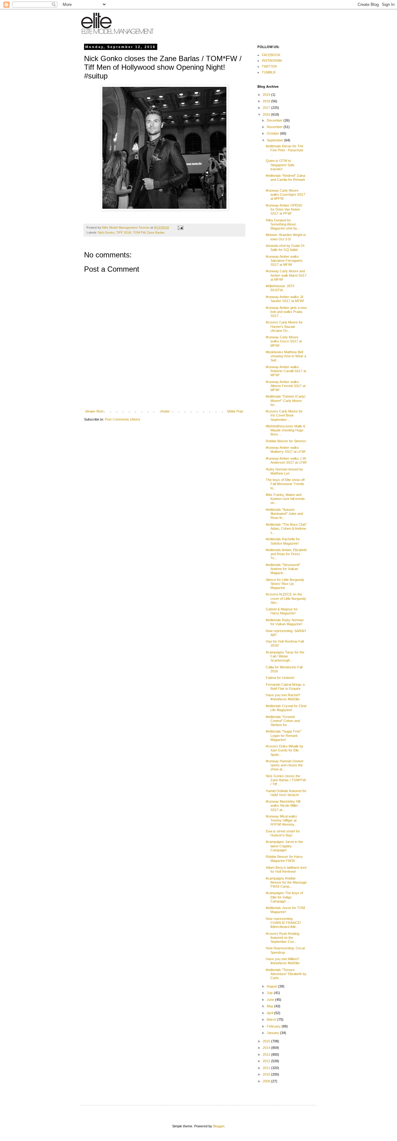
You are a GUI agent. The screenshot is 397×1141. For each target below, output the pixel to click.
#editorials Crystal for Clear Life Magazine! (286, 708)
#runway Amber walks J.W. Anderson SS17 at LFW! (286, 460)
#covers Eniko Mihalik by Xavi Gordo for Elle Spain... (284, 750)
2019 (267, 94)
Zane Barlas (155, 232)
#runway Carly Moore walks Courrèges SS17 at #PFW (285, 194)
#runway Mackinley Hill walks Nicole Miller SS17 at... (283, 805)
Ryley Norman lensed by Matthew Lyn (284, 471)
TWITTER (269, 66)
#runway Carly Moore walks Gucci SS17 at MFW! (284, 341)
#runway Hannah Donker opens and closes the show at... (285, 765)
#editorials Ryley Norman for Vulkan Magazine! (285, 622)
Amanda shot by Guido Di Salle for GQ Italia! (285, 248)
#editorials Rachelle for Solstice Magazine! (283, 541)
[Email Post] (180, 227)
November (275, 127)
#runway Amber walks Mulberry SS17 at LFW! (286, 449)
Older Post (235, 411)
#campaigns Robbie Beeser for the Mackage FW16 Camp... (286, 882)
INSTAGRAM (272, 60)
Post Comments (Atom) (122, 419)
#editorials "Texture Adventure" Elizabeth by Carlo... (286, 974)
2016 (267, 114)
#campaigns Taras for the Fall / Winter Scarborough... (285, 656)
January (273, 1033)
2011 (267, 1068)
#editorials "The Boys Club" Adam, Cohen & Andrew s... (286, 528)
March (272, 1019)
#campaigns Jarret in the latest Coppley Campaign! (284, 846)
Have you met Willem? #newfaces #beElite (283, 961)
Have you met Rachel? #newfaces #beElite (283, 697)
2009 (267, 1081)
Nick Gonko (106, 232)
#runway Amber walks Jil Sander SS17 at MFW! (285, 299)
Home (165, 411)
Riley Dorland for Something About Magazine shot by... (283, 224)
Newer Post (94, 411)
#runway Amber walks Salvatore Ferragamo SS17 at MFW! (284, 260)
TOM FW (139, 232)
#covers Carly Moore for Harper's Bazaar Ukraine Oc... (284, 326)
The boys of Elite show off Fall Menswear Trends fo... (285, 484)
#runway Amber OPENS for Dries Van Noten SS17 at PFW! (284, 209)
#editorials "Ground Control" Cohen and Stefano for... (283, 721)
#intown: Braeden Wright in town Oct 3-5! (286, 237)
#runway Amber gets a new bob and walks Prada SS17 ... (286, 312)
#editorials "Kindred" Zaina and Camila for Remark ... (285, 179)
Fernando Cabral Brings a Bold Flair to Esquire (285, 686)
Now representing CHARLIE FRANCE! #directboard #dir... (283, 923)
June (271, 999)
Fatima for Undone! (280, 678)
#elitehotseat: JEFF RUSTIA (280, 288)
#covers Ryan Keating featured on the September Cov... (282, 937)
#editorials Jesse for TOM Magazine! (285, 910)
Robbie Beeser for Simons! (286, 441)
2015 (267, 1041)
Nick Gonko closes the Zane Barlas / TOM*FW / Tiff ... (286, 780)
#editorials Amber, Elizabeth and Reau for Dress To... (286, 554)
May (270, 1006)
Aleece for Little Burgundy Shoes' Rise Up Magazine (285, 584)
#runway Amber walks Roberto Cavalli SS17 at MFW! (286, 371)
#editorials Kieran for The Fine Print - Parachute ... (284, 150)
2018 (267, 101)
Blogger (218, 1126)
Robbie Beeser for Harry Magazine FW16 (284, 858)
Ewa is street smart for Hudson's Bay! (283, 833)
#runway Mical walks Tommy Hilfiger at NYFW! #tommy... (281, 820)
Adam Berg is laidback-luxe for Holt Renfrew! (286, 869)
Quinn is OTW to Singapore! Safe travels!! (280, 165)
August (272, 986)
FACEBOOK (271, 55)
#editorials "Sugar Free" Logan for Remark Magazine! (283, 735)
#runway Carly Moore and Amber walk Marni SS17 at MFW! (286, 275)
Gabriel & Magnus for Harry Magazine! (282, 611)
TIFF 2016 (123, 232)
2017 (267, 107)
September (275, 140)
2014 (267, 1048)
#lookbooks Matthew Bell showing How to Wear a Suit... (286, 356)
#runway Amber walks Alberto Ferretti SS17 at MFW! (286, 386)
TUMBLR (269, 72)
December (275, 120)
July (270, 993)
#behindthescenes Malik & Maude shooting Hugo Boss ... (285, 430)
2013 (267, 1054)
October (273, 133)
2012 (267, 1061)
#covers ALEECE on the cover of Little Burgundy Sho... (286, 598)
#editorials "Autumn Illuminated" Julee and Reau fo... (284, 513)
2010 (267, 1074)
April (270, 1013)
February (274, 1026)
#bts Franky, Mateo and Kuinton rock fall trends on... (285, 499)
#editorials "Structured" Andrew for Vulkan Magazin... (283, 569)
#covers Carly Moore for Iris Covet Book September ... (284, 415)
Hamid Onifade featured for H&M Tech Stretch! (286, 793)
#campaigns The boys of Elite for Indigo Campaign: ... (284, 897)
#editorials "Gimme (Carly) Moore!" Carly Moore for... (286, 400)
